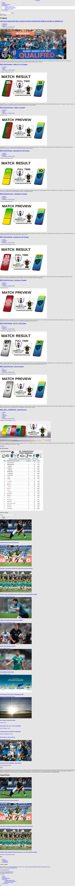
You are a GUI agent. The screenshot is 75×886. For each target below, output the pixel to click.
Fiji (3, 325)
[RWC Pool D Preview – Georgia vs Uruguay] (23, 317)
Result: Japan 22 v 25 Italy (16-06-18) (7, 737)
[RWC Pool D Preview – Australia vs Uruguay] (23, 231)
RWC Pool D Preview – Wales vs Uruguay (12, 107)
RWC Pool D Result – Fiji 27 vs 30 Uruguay (13, 323)
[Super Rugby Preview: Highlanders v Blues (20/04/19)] (16, 760)
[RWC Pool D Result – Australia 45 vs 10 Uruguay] (23, 188)
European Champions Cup (10, 6)
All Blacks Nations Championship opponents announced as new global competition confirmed (18, 594)
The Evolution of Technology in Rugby (7, 720)
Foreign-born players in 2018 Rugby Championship (10, 731)
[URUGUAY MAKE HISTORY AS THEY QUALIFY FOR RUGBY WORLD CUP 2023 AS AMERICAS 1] (33, 58)
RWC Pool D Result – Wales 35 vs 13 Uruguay (14, 64)
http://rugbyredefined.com (12, 867)
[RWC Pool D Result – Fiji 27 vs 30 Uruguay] (23, 360)
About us (4, 3)
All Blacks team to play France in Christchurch (9, 542)
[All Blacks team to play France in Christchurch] (16, 540)
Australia (4, 153)
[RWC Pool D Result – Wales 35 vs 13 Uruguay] (23, 102)
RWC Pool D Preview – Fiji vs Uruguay (12, 366)
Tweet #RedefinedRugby (4, 869)
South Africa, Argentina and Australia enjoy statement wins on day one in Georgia (16, 568)
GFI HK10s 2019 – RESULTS (10, 7)
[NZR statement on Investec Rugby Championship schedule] (16, 692)
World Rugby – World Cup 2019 (8, 113)
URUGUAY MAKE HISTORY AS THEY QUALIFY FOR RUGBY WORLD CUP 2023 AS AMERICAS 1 (31, 21)
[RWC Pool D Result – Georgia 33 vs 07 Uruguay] (23, 274)
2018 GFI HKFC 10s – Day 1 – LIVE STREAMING (10, 725)
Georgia (3, 239)
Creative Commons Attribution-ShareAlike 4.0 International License (37, 866)
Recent (3, 516)
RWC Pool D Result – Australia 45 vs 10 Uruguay (15, 150)
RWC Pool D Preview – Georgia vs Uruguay (13, 280)
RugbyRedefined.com (14, 866)
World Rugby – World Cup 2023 (8, 26)
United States (4, 24)
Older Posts (2, 446)
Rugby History (5, 9)
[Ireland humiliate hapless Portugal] (16, 669)
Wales (3, 68)
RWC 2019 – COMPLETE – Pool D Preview (13, 409)
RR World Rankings (6, 4)
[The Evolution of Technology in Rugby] (16, 717)
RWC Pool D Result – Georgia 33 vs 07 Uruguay (14, 237)
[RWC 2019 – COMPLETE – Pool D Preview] (25, 441)
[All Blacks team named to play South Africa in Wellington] (16, 617)
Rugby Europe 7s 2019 (9, 8)
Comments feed (5, 861)
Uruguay (4, 25)
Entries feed (4, 860)
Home (3, 2)
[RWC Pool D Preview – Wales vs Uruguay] (23, 145)
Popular (3, 517)
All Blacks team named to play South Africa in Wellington (11, 620)
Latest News (4, 23)
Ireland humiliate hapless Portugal (7, 671)
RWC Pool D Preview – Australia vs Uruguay (13, 194)
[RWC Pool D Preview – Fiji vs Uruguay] (23, 404)
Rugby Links (4, 5)
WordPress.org (5, 862)
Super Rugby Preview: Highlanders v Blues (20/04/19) (10, 763)
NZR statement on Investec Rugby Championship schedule (11, 694)
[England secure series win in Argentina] (16, 643)
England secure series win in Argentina (7, 646)
